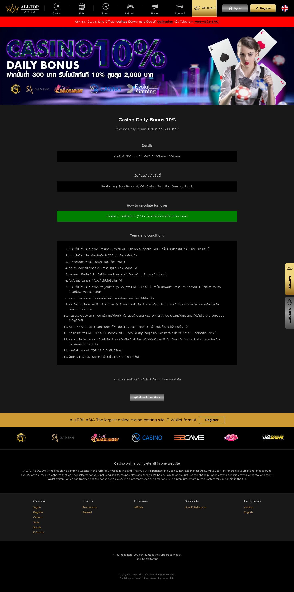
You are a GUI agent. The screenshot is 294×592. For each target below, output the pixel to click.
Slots (36, 522)
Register (211, 420)
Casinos (38, 517)
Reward (87, 512)
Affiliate (138, 507)
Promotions (90, 507)
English (248, 512)
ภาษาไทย (248, 507)
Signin (37, 507)
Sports (37, 527)
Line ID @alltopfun (196, 507)
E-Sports (38, 532)
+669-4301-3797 (206, 21)
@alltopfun (165, 21)
